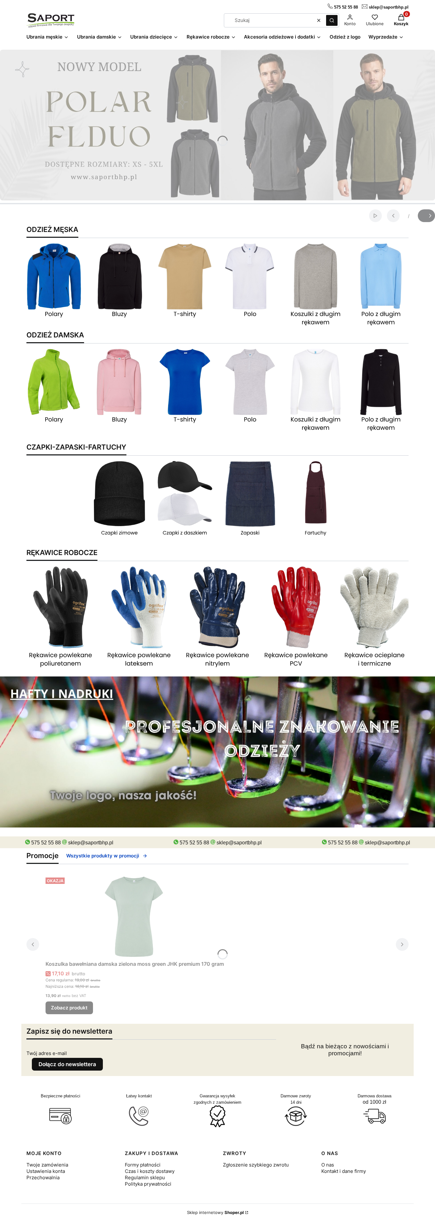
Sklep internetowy (215, 1212)
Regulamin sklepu (145, 1177)
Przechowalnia (43, 1177)
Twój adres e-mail (46, 1053)
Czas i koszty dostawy (150, 1171)
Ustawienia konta (45, 1171)
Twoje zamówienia (47, 1165)
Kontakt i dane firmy (343, 1171)
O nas (327, 1165)
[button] (332, 20)
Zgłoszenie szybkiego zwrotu (256, 1165)
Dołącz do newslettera (67, 1064)
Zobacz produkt (69, 1008)
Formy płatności (142, 1165)
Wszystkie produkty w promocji (102, 856)
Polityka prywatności (148, 1184)
